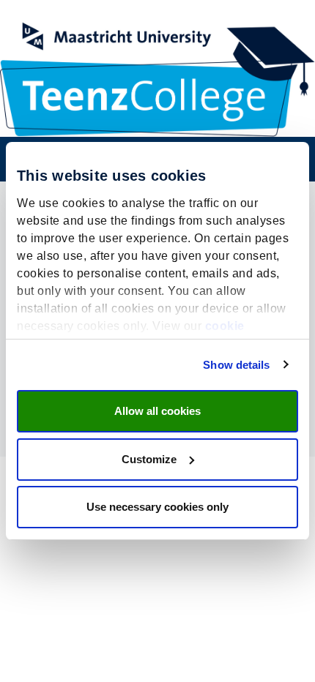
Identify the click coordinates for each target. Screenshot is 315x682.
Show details (236, 365)
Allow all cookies (157, 411)
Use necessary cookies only (157, 507)
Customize (149, 459)
